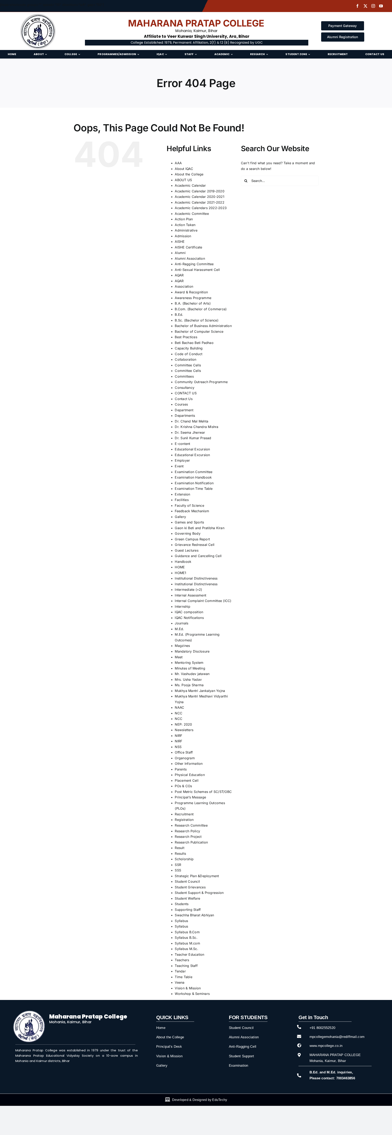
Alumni (180, 253)
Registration (184, 820)
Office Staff (184, 752)
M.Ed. (179, 629)
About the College (189, 174)
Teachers (182, 960)
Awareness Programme (193, 298)
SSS (178, 870)
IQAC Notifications (189, 618)
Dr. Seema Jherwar (190, 432)
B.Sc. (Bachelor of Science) (196, 320)
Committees (184, 376)
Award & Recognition (191, 292)
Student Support (241, 1056)
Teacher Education (189, 954)
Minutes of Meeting (190, 668)
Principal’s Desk (169, 1047)
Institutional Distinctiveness (196, 578)
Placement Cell (186, 780)
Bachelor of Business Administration (203, 326)
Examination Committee (193, 472)
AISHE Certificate (188, 247)
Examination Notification (194, 483)
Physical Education (190, 775)
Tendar (180, 971)
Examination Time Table (194, 489)
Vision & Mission (188, 988)
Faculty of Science (189, 505)
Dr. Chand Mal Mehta (191, 421)
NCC (178, 713)
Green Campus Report (192, 539)
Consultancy (184, 388)
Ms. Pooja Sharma (189, 685)
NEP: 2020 (183, 724)
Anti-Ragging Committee (194, 264)
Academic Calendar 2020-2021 (199, 197)
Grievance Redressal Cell (194, 545)
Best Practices (186, 337)
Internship (182, 606)
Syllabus (181, 921)
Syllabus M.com (187, 943)
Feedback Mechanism (192, 511)
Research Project (188, 837)
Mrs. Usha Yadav (188, 679)
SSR (178, 865)
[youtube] (381, 6)
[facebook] (357, 6)
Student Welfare (187, 898)
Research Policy (187, 831)
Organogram (185, 758)
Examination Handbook (193, 477)
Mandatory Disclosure (192, 651)
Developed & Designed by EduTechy (199, 1100)
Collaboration (185, 359)
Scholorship (184, 859)
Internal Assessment (190, 595)
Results (180, 853)
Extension (182, 494)
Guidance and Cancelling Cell (198, 556)
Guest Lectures (186, 550)
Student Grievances (190, 887)
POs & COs (183, 786)
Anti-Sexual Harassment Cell (197, 270)
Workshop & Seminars (192, 994)
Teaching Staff (186, 966)
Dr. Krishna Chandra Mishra (196, 427)
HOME (180, 567)
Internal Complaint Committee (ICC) (203, 601)
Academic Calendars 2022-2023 (201, 208)
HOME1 (180, 573)
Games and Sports (189, 522)
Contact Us (183, 399)
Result (179, 848)
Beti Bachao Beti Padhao (194, 343)
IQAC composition (189, 612)
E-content (182, 444)
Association (184, 286)
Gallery (180, 517)
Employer (182, 460)
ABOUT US (183, 180)
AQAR (179, 275)
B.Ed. (179, 315)
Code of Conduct (188, 354)
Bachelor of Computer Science (199, 331)
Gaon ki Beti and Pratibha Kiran (199, 528)
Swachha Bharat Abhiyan (194, 915)
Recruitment (184, 814)
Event (179, 466)
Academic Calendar (190, 185)
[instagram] (373, 6)
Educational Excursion (192, 449)
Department (184, 410)
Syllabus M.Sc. (186, 949)
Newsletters (184, 730)
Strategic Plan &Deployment (197, 876)
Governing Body (187, 533)
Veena (179, 982)
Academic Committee (192, 214)
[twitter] (365, 6)
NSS (178, 747)
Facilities (181, 500)
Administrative (186, 230)
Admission (183, 236)
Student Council (187, 881)
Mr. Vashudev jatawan (192, 674)
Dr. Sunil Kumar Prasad (193, 438)
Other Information (189, 763)
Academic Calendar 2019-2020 (199, 191)
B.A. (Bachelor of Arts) (193, 303)
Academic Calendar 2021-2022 (199, 202)
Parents (181, 769)
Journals (181, 623)
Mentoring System (189, 663)
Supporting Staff (188, 910)
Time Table (183, 977)
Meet (179, 657)
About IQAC (184, 169)
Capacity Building (189, 348)
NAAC (179, 707)
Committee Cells (188, 365)
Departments (185, 415)
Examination (238, 1065)
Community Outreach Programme (201, 382)
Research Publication (191, 842)
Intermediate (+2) (188, 589)
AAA (178, 163)
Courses (181, 404)
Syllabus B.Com (187, 932)
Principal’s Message (190, 797)
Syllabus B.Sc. (186, 937)
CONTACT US (185, 393)
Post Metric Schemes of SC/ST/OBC (203, 792)
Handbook (183, 562)
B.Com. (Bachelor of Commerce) (201, 309)
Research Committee (191, 825)
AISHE (180, 241)
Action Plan (184, 219)
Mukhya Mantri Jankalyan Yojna (200, 691)
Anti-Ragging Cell (242, 1047)
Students (181, 904)
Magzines (182, 646)
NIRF (178, 736)
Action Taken (185, 225)
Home (160, 1028)
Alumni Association (190, 258)
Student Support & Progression (199, 893)
